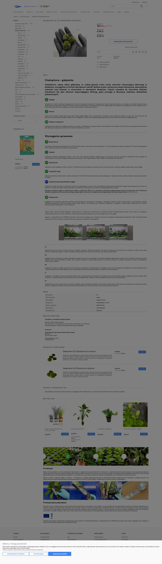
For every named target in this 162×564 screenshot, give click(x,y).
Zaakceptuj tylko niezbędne (15, 554)
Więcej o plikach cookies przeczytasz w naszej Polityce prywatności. (23, 550)
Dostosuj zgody (39, 554)
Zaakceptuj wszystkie (60, 554)
